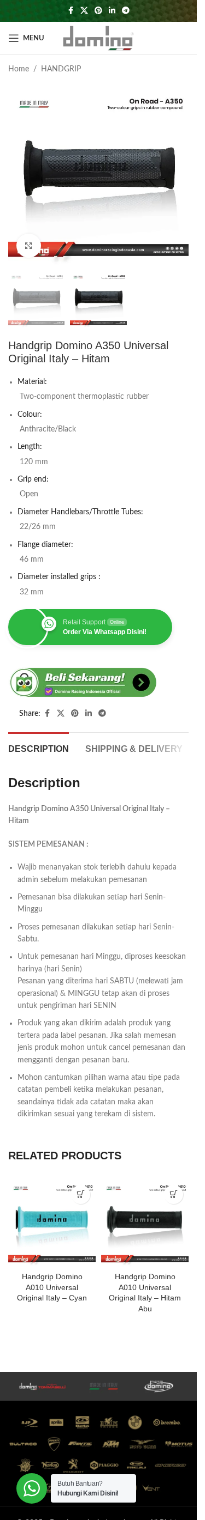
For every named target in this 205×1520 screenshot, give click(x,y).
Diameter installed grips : (59, 577)
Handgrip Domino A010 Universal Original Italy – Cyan (52, 1287)
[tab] (38, 747)
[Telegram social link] (126, 11)
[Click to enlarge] (28, 246)
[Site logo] (98, 38)
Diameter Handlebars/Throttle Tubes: (80, 512)
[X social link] (84, 11)
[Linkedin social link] (112, 11)
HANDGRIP (61, 69)
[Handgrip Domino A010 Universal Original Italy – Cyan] (52, 1223)
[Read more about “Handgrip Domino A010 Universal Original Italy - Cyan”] (80, 1194)
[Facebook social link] (70, 11)
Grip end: (33, 479)
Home (18, 69)
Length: (29, 447)
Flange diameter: (45, 545)
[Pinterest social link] (98, 11)
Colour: (29, 414)
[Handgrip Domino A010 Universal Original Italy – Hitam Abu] (145, 1223)
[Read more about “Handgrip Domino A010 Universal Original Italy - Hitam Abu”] (173, 1194)
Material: (32, 382)
